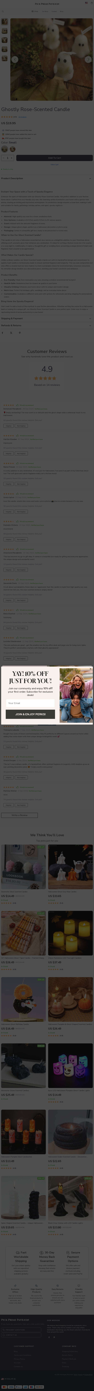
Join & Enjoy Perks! (30, 714)
